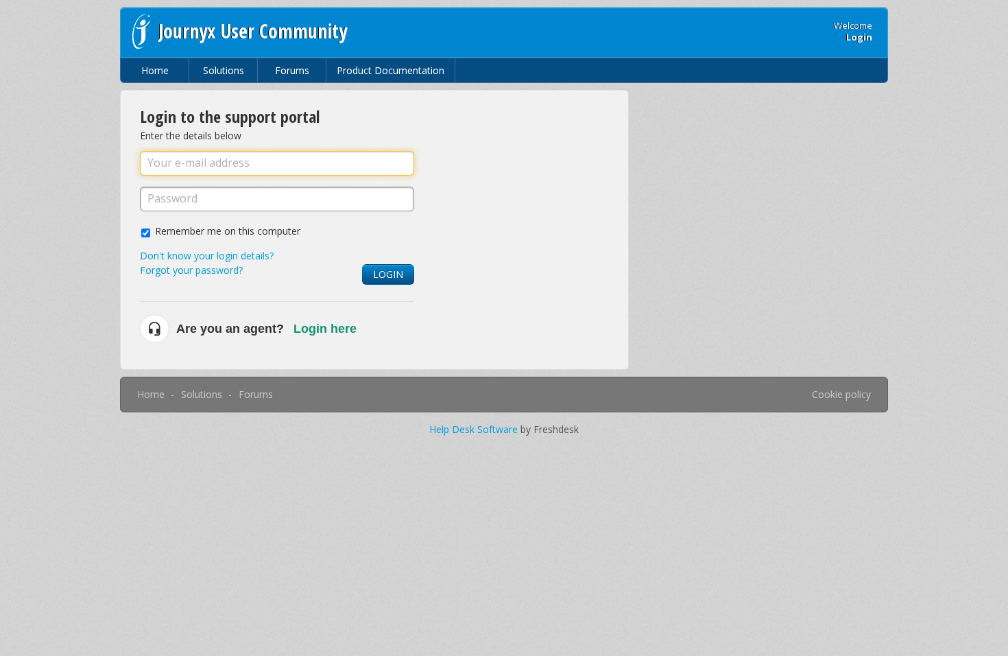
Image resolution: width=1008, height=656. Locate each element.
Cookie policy (841, 394)
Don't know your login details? (207, 255)
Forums (292, 70)
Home (155, 70)
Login (388, 274)
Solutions (223, 70)
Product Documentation (390, 70)
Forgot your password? (191, 270)
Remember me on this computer (227, 230)
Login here (325, 329)
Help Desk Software (474, 429)
